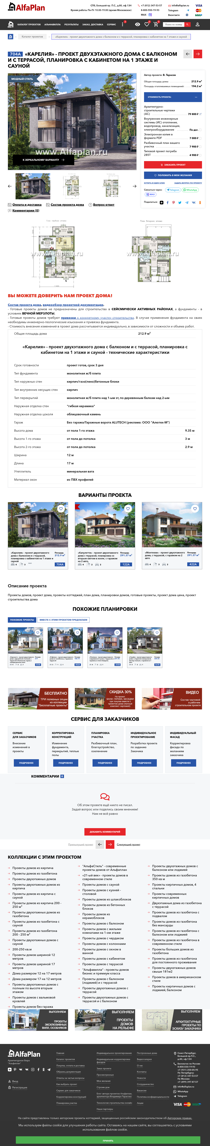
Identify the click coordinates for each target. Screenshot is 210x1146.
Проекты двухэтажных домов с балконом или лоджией (175, 868)
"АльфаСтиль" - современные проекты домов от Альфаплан (104, 868)
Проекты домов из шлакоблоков (106, 899)
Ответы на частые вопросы (70, 1078)
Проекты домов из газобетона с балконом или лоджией (175, 932)
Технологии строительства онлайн (114, 1102)
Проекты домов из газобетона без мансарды (174, 923)
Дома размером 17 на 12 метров (36, 979)
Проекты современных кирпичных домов (169, 895)
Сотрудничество (145, 1084)
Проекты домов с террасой (102, 964)
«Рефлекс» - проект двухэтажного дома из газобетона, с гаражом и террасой (61, 658)
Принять (108, 1140)
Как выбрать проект (66, 1084)
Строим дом (103, 1087)
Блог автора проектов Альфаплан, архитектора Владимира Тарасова (114, 1095)
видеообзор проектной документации (73, 305)
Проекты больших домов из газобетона (173, 951)
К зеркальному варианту (41, 159)
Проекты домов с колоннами (104, 944)
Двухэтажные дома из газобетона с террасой (177, 905)
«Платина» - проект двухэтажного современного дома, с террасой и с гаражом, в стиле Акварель (101, 658)
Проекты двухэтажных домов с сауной (35, 942)
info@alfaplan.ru (180, 5)
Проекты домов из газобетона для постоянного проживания (174, 960)
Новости (141, 1078)
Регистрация (19, 1087)
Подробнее (27, 539)
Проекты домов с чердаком (103, 938)
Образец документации (68, 1071)
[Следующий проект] (110, 844)
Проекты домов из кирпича (32, 868)
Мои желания (104, 1081)
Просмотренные (105, 1074)
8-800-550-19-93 (150, 10)
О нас (140, 1065)
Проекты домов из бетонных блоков (103, 906)
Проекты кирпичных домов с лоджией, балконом (173, 988)
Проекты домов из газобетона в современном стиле (175, 942)
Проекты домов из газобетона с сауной (35, 923)
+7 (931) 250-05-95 (188, 1069)
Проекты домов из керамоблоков (96, 916)
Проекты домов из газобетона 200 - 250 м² (34, 932)
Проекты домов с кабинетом (103, 958)
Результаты (71, 24)
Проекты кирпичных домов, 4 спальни (174, 886)
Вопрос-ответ (103, 204)
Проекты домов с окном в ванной (101, 951)
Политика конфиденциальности (153, 1096)
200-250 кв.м (22, 949)
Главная (60, 1053)
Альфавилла (52, 24)
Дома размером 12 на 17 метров (36, 973)
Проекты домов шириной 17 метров (33, 966)
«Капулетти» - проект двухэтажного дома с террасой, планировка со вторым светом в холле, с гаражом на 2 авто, (98, 557)
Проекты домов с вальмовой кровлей (33, 999)
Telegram (174, 190)
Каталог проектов (29, 24)
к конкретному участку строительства (97, 318)
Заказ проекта (104, 1068)
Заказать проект (174, 164)
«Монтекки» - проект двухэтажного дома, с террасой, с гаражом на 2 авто (165, 555)
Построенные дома (147, 1053)
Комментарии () (25, 210)
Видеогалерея (144, 1059)
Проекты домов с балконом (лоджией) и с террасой (103, 980)
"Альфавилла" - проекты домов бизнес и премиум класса (105, 971)
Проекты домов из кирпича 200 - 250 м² (36, 905)
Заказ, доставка (92, 24)
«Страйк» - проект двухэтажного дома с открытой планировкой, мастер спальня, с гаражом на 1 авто (140, 659)
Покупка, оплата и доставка (70, 1065)
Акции (140, 1103)
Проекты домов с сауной (100, 884)
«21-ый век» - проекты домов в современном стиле (105, 877)
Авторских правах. (179, 1118)
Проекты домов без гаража (32, 1006)
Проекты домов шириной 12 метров (33, 956)
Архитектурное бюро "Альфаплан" (19, 1062)
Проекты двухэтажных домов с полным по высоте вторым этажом (35, 988)
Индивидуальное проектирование (114, 1053)
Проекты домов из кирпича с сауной (34, 895)
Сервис (111, 24)
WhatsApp (191, 190)
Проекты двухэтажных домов (34, 879)
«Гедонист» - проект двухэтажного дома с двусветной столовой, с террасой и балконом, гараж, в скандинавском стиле (22, 659)
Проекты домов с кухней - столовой (101, 892)
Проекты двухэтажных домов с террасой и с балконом (105, 999)
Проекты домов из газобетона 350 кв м (174, 877)
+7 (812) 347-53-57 (151, 5)
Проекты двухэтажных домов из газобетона (36, 914)
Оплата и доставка (27, 204)
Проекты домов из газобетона (34, 873)
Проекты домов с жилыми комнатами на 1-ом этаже (101, 930)
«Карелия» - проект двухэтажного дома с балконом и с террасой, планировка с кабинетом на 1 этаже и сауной (32, 557)
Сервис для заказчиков (105, 719)
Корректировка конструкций (71, 1096)
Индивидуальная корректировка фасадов (113, 1061)
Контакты (142, 1071)
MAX (152, 194)
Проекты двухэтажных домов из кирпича (36, 886)
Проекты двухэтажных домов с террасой (105, 990)
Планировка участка (66, 1103)
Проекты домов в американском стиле (176, 979)
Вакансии (141, 1090)
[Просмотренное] (137, 24)
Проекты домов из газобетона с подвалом (175, 914)
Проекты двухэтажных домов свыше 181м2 (174, 969)
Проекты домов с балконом (103, 923)
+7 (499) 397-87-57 (188, 1081)
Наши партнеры (105, 1109)
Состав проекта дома (67, 204)
